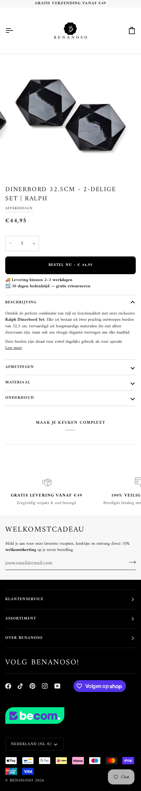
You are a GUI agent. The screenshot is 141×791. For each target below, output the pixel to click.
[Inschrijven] (130, 562)
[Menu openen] (15, 31)
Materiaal (17, 382)
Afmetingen (19, 367)
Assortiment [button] (20, 618)
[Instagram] (45, 686)
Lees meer (13, 348)
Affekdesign (19, 208)
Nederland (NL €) (31, 744)
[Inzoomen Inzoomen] (70, 116)
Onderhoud (19, 398)
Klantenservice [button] (24, 599)
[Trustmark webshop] (70, 715)
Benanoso (21, 780)
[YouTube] (57, 686)
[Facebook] (8, 686)
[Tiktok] (20, 686)
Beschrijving (20, 302)
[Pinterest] (32, 686)
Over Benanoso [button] (24, 638)
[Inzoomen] (23, 163)
